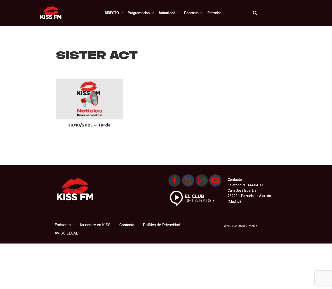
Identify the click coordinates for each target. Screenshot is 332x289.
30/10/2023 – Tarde (89, 124)
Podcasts (191, 13)
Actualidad (167, 13)
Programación (139, 13)
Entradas (214, 13)
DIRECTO (112, 13)
